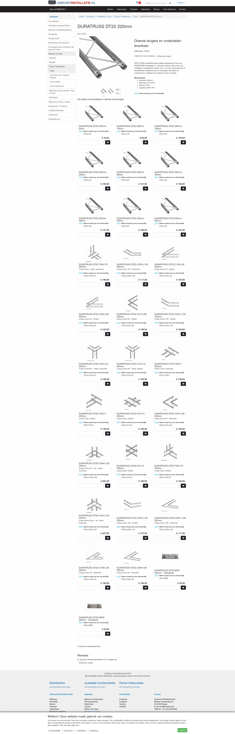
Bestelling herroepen (92, 711)
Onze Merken (53, 21)
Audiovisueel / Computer (57, 106)
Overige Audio (53, 38)
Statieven (52, 58)
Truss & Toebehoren (57, 66)
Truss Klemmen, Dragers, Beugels (60, 76)
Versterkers (52, 34)
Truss (52, 70)
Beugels (52, 62)
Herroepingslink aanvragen (60, 687)
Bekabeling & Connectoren (58, 42)
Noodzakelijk (55, 730)
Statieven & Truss (55, 53)
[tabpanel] (104, 91)
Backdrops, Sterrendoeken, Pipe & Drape (61, 91)
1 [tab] (104, 96)
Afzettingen (53, 97)
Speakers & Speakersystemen (60, 30)
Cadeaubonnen (54, 119)
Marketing (94, 730)
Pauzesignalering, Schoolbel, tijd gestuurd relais (61, 48)
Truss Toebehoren (57, 86)
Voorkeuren (68, 730)
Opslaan (182, 730)
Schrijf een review (164, 56)
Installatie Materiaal (56, 110)
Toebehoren (53, 114)
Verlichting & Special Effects (59, 25)
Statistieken (81, 730)
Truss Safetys (55, 81)
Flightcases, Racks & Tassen (59, 102)
